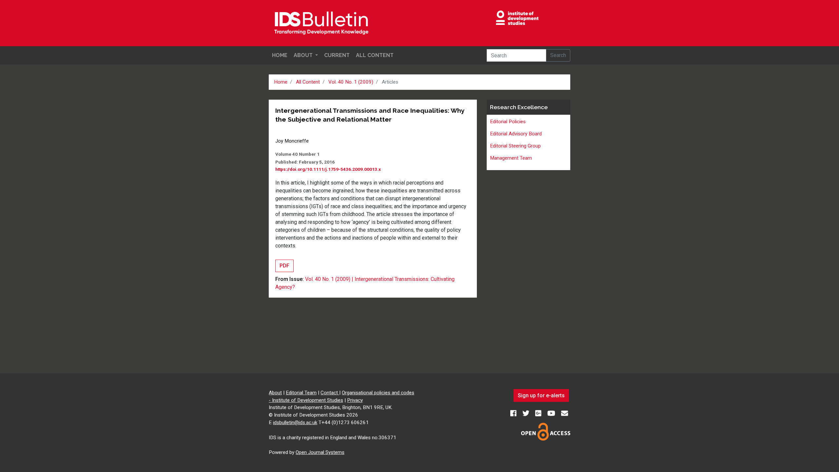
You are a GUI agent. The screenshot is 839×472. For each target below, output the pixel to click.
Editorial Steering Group (515, 146)
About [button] (304, 55)
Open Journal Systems (320, 452)
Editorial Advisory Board (516, 134)
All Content (375, 55)
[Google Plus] (539, 413)
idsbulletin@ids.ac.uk (295, 422)
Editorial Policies (508, 122)
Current (337, 55)
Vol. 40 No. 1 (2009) (350, 82)
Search (558, 55)
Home (279, 55)
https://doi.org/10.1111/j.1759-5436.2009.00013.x (328, 169)
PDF (284, 266)
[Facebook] (514, 413)
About (275, 393)
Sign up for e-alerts (541, 395)
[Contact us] (564, 413)
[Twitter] (526, 413)
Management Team (511, 158)
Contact (330, 393)
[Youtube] (552, 413)
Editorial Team (301, 393)
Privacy (355, 400)
